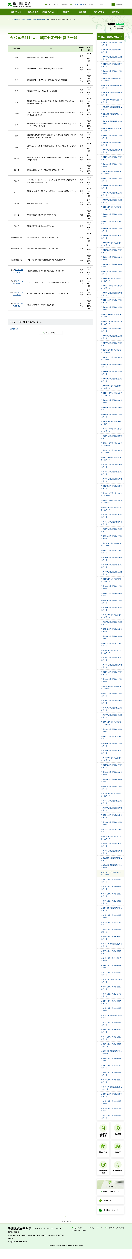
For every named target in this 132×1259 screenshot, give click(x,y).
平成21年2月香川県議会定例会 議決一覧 (112, 473)
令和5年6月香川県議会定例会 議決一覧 (112, 1002)
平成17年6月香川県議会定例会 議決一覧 (112, 337)
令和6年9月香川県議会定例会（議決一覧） (111, 1045)
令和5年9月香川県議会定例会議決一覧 (111, 1009)
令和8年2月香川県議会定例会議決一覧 (111, 1102)
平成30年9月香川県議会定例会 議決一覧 (112, 831)
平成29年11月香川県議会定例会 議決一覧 (111, 795)
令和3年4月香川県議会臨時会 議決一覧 (112, 924)
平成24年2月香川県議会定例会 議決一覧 (112, 587)
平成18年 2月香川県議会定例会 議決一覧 (111, 358)
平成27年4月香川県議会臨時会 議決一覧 (112, 702)
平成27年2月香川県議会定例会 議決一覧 (112, 695)
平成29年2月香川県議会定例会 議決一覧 (112, 766)
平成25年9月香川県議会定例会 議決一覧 (112, 645)
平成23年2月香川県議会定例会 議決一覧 (112, 552)
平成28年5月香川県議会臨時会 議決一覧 (112, 738)
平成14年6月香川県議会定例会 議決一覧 (112, 230)
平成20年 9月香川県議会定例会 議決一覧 (111, 451)
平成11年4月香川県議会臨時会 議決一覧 (112, 101)
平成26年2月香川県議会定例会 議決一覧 (112, 659)
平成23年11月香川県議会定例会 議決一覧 (111, 580)
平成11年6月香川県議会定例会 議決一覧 (112, 108)
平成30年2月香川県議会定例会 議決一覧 (112, 802)
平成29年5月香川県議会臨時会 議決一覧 (112, 773)
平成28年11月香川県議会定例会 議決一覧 (111, 759)
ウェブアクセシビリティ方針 (115, 1228)
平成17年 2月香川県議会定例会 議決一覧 (111, 323)
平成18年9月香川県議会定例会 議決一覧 (112, 380)
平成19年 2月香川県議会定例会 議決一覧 (111, 394)
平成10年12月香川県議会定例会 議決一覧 (111, 79)
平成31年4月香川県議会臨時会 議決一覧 (112, 852)
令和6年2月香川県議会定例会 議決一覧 (112, 1024)
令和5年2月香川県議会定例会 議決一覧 (112, 988)
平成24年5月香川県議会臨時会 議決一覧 (112, 594)
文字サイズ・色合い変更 (53, 4)
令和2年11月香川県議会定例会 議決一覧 (112, 909)
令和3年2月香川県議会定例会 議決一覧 (112, 916)
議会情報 (16, 19)
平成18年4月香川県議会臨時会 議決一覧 (112, 366)
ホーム (10, 19)
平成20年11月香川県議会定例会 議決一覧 (111, 459)
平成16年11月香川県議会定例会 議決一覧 (111, 316)
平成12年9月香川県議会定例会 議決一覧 (112, 165)
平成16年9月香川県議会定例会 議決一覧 (112, 308)
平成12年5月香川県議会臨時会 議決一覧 (112, 144)
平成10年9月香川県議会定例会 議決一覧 (112, 72)
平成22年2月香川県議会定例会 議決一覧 (112, 516)
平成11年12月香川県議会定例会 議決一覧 (111, 130)
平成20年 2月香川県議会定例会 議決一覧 (111, 430)
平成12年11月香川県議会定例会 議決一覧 (111, 172)
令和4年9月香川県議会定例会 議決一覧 (112, 974)
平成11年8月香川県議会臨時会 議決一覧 (112, 115)
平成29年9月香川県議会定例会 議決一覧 (112, 788)
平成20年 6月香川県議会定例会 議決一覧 (111, 444)
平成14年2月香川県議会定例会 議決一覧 (112, 215)
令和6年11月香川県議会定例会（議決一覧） (111, 1052)
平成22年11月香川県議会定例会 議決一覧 (111, 544)
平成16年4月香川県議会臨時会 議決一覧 (112, 294)
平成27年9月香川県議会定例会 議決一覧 (112, 716)
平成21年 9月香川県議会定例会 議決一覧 (111, 502)
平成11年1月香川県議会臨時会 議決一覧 (112, 87)
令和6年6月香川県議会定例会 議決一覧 (112, 1038)
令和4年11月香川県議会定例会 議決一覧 (112, 981)
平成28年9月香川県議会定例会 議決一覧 (112, 752)
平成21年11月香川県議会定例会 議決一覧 (111, 509)
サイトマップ (77, 1228)
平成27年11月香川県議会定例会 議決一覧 (111, 723)
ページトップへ (66, 1221)
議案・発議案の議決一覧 (40, 19)
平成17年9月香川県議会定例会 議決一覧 (112, 344)
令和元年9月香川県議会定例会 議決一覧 (112, 866)
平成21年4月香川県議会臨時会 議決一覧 (112, 480)
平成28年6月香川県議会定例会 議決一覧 (112, 745)
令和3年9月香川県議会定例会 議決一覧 (111, 938)
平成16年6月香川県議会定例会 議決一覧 (112, 301)
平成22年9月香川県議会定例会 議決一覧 (112, 537)
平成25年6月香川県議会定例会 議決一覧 (112, 637)
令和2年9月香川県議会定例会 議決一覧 (112, 902)
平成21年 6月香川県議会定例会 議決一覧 (111, 494)
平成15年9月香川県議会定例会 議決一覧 (112, 273)
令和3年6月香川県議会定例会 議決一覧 (111, 931)
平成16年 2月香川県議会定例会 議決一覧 (111, 287)
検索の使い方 (120, 4)
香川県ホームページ (79, 1230)
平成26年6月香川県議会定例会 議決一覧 (112, 673)
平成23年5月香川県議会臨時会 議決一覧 (112, 559)
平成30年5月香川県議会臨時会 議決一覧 (112, 809)
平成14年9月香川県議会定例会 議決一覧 (112, 237)
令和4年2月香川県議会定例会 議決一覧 (111, 952)
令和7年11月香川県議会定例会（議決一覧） (111, 1088)
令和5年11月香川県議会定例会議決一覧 (111, 1017)
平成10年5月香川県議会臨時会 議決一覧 (112, 51)
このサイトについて (96, 1228)
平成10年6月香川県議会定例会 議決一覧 (112, 58)
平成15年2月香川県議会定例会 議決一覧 (112, 251)
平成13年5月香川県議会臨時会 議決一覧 (112, 187)
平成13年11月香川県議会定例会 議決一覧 (111, 208)
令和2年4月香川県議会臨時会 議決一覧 (112, 888)
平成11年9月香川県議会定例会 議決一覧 (112, 122)
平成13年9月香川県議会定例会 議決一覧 (112, 201)
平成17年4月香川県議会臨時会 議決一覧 (112, 330)
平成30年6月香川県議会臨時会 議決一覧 (112, 816)
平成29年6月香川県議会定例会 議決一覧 (112, 780)
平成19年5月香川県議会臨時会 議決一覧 (112, 401)
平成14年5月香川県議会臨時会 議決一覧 (112, 223)
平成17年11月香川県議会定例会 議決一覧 (111, 351)
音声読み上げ (65, 4)
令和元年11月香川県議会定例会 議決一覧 (111, 873)
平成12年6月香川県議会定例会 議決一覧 (112, 158)
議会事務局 (14, 329)
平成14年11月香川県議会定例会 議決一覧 (111, 244)
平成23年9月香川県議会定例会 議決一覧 (112, 573)
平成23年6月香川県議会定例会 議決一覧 (112, 566)
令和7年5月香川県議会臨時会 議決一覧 (111, 1067)
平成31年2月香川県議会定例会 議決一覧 (112, 845)
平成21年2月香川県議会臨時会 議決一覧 (112, 466)
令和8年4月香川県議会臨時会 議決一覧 (111, 1109)
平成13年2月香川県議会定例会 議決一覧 (112, 180)
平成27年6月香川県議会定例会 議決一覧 (112, 709)
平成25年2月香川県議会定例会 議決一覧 (112, 623)
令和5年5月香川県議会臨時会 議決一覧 (111, 995)
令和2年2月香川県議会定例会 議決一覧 (112, 881)
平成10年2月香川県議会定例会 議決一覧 (112, 44)
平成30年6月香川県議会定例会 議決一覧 (112, 823)
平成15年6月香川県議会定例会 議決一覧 (112, 265)
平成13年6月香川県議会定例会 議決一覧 (112, 194)
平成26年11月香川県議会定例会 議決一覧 (111, 687)
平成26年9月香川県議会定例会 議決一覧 (112, 680)
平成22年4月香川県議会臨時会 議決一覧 (112, 523)
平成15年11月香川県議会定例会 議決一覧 (111, 280)
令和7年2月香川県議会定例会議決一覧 (111, 1059)
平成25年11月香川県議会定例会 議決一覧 (111, 652)
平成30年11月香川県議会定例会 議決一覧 (111, 838)
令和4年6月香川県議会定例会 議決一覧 (112, 966)
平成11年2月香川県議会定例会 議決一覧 (112, 94)
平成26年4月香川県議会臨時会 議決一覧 (112, 666)
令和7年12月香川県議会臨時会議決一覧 (111, 1095)
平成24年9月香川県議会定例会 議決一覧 (112, 609)
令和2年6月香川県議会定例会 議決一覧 (112, 895)
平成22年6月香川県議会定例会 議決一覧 (112, 530)
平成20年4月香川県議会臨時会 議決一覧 (112, 437)
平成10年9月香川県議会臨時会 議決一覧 (112, 65)
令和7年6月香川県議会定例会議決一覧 (111, 1074)
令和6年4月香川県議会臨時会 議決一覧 (111, 1031)
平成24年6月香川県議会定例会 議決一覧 (112, 602)
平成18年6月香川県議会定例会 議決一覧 (112, 373)
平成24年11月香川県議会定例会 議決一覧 (111, 616)
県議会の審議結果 (26, 19)
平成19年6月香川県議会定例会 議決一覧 (112, 409)
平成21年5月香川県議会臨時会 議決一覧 (112, 487)
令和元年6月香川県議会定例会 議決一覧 (112, 859)
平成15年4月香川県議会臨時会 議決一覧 (112, 258)
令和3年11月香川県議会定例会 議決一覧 (111, 945)
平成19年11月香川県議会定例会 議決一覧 (111, 423)
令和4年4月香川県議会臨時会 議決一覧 (112, 959)
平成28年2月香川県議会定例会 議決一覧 (112, 730)
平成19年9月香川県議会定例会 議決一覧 (112, 416)
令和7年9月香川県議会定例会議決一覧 (111, 1081)
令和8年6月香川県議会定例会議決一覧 (111, 1117)
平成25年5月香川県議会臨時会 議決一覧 (112, 630)
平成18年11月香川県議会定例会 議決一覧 (111, 387)
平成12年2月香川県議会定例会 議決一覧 (112, 137)
